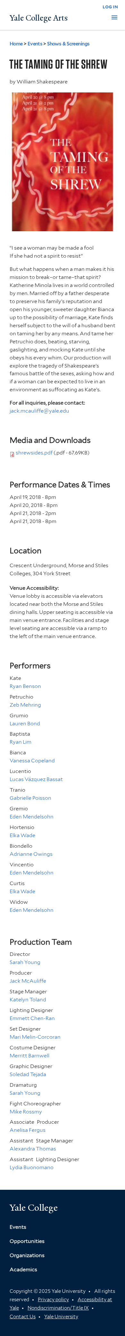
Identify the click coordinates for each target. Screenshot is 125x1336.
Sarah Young (25, 962)
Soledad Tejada (28, 1074)
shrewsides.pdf (34, 453)
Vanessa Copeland (32, 761)
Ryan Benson (25, 686)
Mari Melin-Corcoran (35, 1037)
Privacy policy (53, 1300)
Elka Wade (22, 835)
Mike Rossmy (26, 1112)
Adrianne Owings (31, 854)
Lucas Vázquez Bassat (36, 779)
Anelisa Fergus (28, 1130)
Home (16, 44)
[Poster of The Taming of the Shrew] (62, 227)
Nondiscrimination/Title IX (58, 1308)
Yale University (61, 1317)
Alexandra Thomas (33, 1149)
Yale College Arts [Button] (39, 18)
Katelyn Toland (28, 1000)
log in (110, 7)
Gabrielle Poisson (30, 798)
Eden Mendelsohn (32, 817)
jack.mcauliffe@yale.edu (39, 411)
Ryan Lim (20, 742)
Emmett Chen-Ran (32, 1018)
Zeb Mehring (25, 705)
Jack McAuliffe (28, 981)
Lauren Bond (25, 723)
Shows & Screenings (68, 44)
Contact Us (23, 1317)
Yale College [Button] (34, 1208)
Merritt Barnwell (29, 1056)
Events (35, 44)
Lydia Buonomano (32, 1167)
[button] (114, 17)
